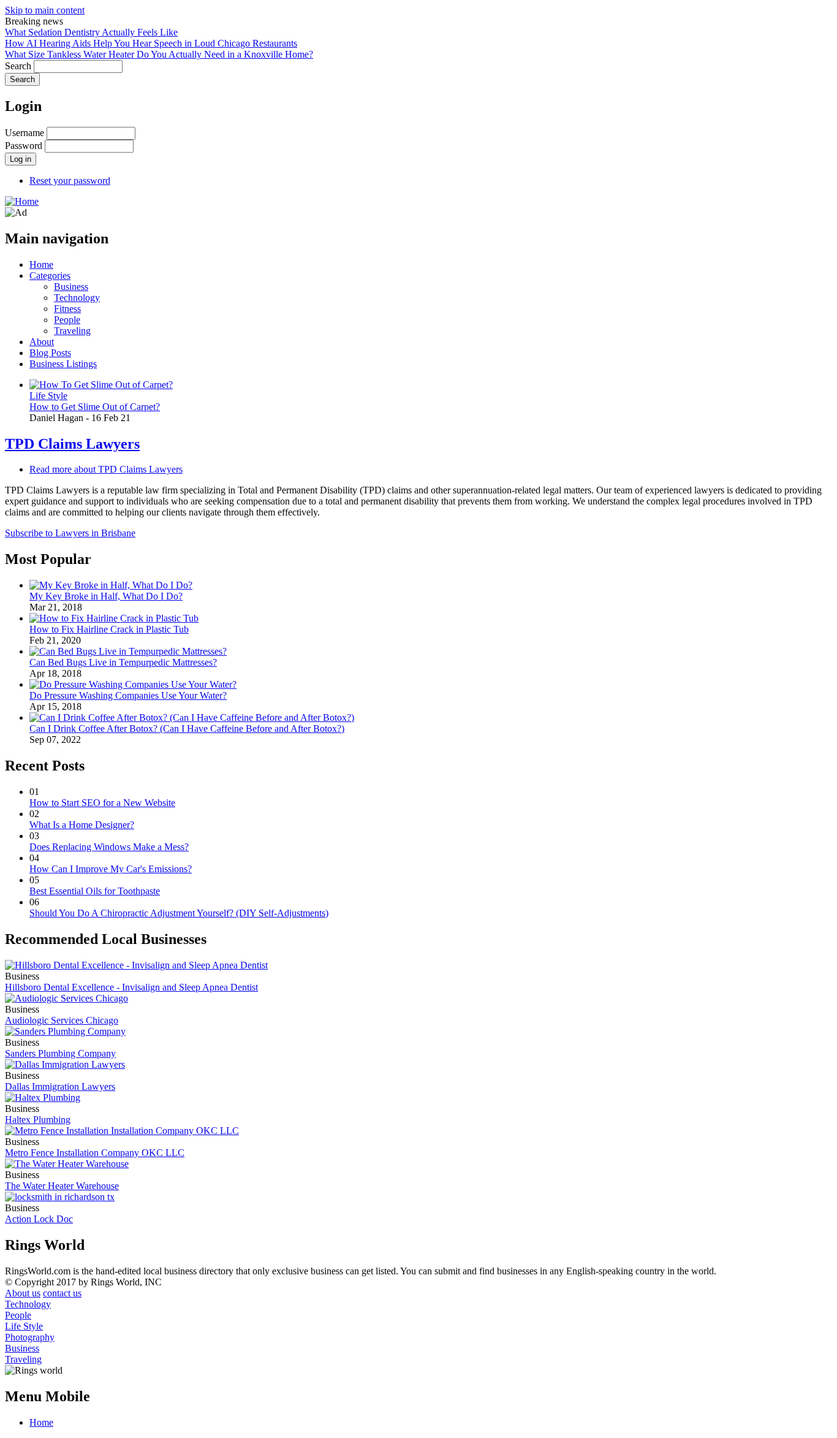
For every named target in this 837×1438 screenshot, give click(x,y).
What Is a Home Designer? (81, 825)
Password (23, 145)
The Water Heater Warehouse (62, 1186)
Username (24, 132)
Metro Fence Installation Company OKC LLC (94, 1152)
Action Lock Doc (39, 1219)
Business (71, 286)
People (67, 319)
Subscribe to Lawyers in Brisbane (70, 533)
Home (41, 264)
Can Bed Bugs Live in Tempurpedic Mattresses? (123, 662)
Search (18, 66)
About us (22, 1293)
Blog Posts (50, 353)
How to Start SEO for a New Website (102, 802)
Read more (106, 469)
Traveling (72, 330)
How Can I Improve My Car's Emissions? (110, 869)
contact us (62, 1293)
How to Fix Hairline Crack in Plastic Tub (109, 629)
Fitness (67, 308)
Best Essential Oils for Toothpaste (94, 891)
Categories (49, 275)
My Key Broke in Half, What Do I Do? (106, 596)
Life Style (48, 395)
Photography (30, 1337)
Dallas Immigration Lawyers (60, 1086)
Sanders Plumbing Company (60, 1053)
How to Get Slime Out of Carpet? (94, 406)
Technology (77, 297)
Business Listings (63, 364)
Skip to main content (45, 10)
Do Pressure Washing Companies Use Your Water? (128, 695)
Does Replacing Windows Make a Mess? (109, 847)
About (41, 342)
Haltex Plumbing (37, 1119)
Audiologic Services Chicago (61, 1020)
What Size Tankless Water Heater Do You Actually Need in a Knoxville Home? (159, 54)
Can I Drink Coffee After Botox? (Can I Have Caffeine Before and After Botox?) (186, 728)
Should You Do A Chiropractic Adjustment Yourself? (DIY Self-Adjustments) (178, 913)
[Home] (22, 201)
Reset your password (69, 180)
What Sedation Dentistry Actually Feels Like (91, 32)
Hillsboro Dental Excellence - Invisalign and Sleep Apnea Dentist (131, 987)
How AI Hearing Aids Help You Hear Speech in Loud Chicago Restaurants (151, 43)
